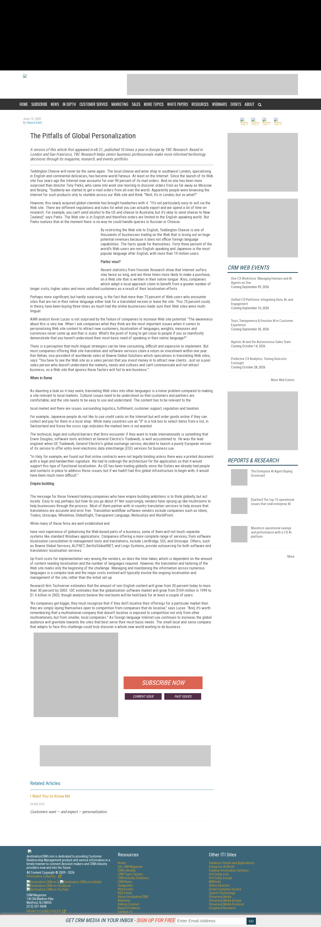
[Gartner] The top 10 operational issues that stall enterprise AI (272, 502)
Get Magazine (130, 867)
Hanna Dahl (34, 122)
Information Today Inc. (42, 876)
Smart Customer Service (225, 889)
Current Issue (143, 696)
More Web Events (282, 380)
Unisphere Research (222, 908)
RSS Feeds (125, 893)
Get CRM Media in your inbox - (120, 920)
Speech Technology (222, 893)
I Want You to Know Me (50, 796)
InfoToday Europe (220, 878)
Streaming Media (220, 897)
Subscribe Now (163, 683)
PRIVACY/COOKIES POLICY (44, 911)
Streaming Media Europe (225, 900)
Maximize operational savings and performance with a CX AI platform (271, 532)
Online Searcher (219, 885)
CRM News (125, 882)
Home (24, 104)
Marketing (119, 104)
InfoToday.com (219, 874)
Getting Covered (128, 904)
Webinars (219, 104)
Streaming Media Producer (226, 904)
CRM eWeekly (127, 870)
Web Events (125, 889)
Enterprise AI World (221, 867)
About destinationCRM (133, 897)
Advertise (124, 900)
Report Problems (129, 908)
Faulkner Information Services (229, 870)
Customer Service (93, 104)
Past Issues (182, 696)
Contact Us (125, 912)
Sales (136, 104)
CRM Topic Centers (130, 874)
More (290, 556)
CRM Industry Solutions (133, 878)
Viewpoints (125, 885)
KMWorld (215, 882)
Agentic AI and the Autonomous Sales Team (261, 342)
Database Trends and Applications (231, 863)
